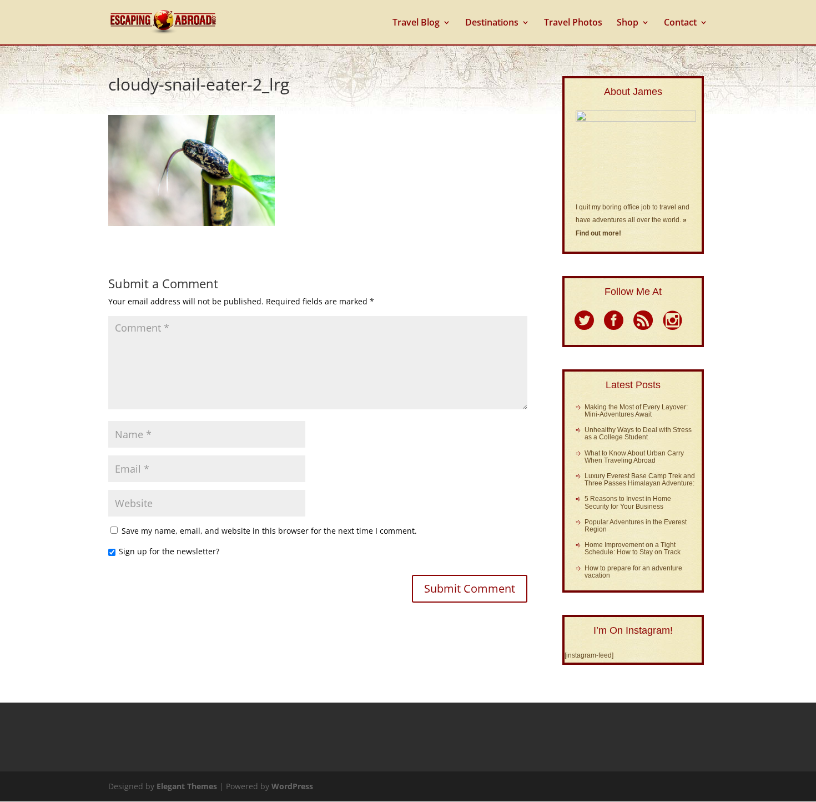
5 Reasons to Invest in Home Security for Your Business (628, 502)
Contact (680, 23)
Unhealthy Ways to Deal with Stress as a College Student (638, 433)
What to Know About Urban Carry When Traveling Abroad (634, 456)
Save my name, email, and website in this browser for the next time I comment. (269, 530)
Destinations (491, 23)
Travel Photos (573, 23)
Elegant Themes (187, 786)
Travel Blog (416, 23)
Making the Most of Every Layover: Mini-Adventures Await (636, 410)
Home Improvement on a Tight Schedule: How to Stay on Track (633, 548)
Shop (627, 23)
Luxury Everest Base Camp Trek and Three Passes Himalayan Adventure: (640, 479)
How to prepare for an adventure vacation (633, 571)
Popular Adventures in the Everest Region (636, 525)
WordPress (292, 786)
